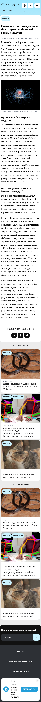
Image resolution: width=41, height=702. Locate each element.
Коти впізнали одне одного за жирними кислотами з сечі (19, 476)
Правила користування (20, 662)
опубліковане (7, 72)
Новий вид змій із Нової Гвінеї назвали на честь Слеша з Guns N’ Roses (20, 387)
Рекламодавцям (20, 672)
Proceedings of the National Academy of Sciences (23, 38)
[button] (24, 5)
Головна (4, 10)
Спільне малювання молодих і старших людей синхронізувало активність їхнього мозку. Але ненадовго (19, 432)
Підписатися (29, 689)
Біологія (11, 10)
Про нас (21, 652)
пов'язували (24, 251)
